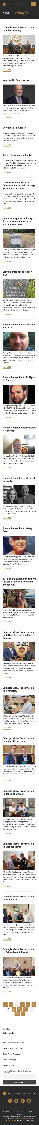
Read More (7, 70)
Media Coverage (9, 1060)
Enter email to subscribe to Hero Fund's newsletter (17, 1072)
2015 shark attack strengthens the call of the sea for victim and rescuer (19, 581)
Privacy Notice (11, 1120)
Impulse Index (8, 1065)
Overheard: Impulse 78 (15, 127)
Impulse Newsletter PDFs (13, 1048)
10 (26, 1009)
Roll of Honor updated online (18, 155)
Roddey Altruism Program (13, 1042)
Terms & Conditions (23, 1118)
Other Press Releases (11, 1054)
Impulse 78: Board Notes (16, 80)
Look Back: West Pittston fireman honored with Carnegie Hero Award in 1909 (19, 185)
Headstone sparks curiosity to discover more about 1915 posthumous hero (19, 221)
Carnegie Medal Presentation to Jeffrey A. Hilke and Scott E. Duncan (19, 635)
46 (17, 1014)
